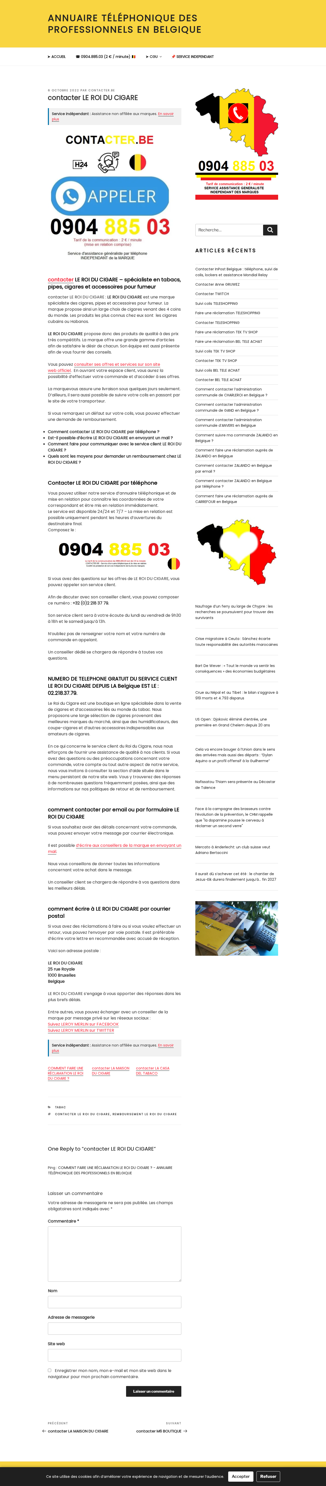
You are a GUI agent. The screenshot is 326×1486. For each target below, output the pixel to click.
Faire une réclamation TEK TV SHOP (226, 332)
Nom (52, 1291)
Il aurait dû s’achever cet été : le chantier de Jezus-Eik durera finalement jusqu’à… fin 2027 (235, 876)
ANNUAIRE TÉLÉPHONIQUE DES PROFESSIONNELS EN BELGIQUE (125, 23)
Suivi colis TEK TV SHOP (215, 351)
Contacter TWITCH (212, 293)
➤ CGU (152, 56)
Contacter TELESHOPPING (217, 322)
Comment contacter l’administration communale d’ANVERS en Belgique (228, 422)
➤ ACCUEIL (56, 56)
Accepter (241, 1476)
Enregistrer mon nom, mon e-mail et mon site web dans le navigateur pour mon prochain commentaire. (109, 1374)
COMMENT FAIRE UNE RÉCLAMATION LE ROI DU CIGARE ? (65, 1073)
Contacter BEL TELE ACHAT (218, 379)
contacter (61, 279)
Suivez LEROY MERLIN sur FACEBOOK (83, 1024)
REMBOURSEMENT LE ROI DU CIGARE (145, 1114)
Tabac (60, 1107)
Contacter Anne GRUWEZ (217, 284)
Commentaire (63, 1221)
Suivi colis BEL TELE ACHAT (217, 370)
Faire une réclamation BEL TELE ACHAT (228, 341)
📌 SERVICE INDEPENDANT (192, 56)
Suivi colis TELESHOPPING (216, 303)
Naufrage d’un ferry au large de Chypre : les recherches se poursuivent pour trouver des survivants (234, 612)
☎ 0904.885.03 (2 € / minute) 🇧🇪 (106, 56)
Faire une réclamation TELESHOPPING (227, 313)
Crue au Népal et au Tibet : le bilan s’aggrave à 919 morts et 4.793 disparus (236, 695)
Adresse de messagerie (71, 1317)
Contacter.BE (101, 90)
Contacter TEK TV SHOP (216, 360)
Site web (56, 1344)
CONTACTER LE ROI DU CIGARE (82, 1114)
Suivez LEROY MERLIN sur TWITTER (81, 1030)
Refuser (268, 1476)
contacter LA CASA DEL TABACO (152, 1071)
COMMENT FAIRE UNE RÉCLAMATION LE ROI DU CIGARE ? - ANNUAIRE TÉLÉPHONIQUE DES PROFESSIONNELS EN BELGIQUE (110, 1170)
